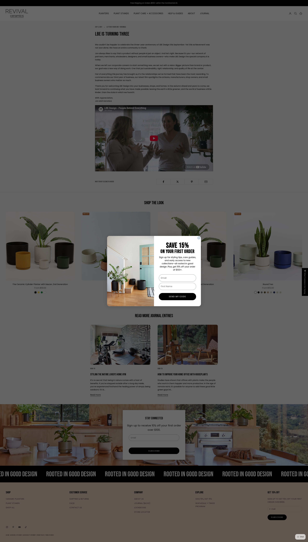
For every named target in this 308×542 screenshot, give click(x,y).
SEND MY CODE (177, 296)
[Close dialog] (199, 238)
